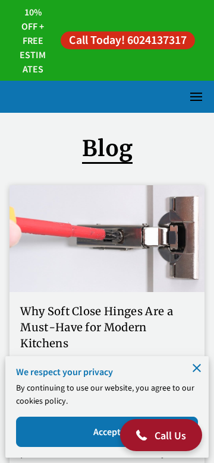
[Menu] (196, 97)
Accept (107, 431)
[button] (161, 435)
